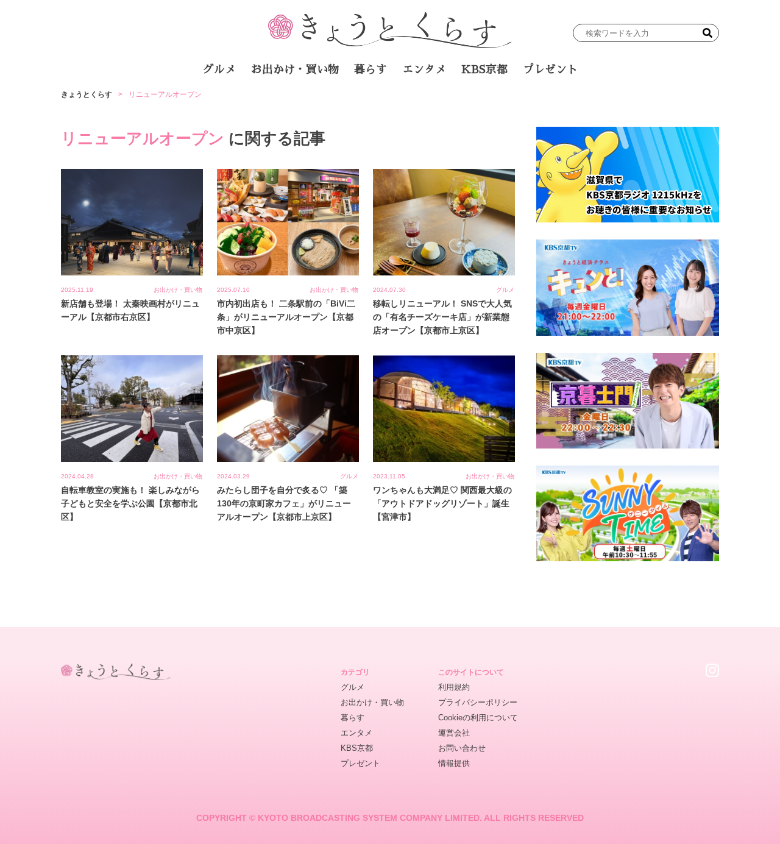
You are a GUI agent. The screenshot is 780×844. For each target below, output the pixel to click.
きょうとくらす (86, 94)
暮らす (370, 69)
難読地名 (446, 103)
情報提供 (454, 763)
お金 (398, 103)
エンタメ (424, 69)
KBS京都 (484, 69)
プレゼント (550, 69)
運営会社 (454, 732)
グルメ (219, 69)
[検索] (707, 33)
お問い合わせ (462, 748)
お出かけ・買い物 (295, 69)
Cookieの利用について (478, 717)
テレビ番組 (505, 103)
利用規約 (454, 687)
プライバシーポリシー (477, 702)
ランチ (247, 103)
